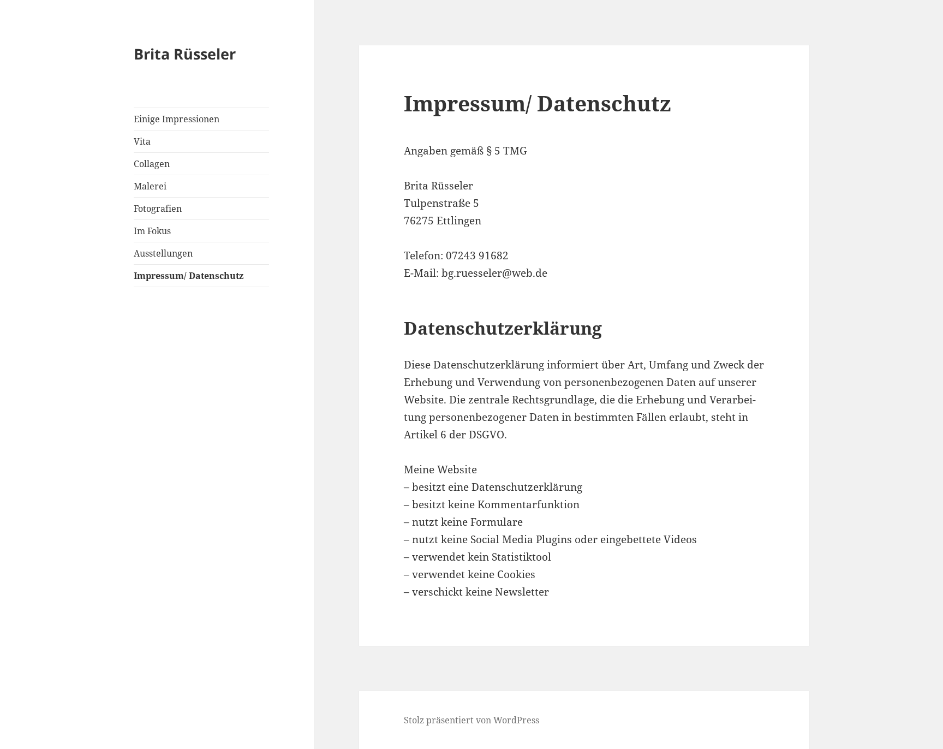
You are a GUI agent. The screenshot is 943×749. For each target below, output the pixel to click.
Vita (142, 141)
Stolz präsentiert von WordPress (471, 720)
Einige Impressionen (176, 119)
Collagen (152, 164)
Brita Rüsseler (185, 54)
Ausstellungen (163, 253)
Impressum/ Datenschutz (188, 276)
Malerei (150, 186)
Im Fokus (152, 231)
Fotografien (158, 209)
